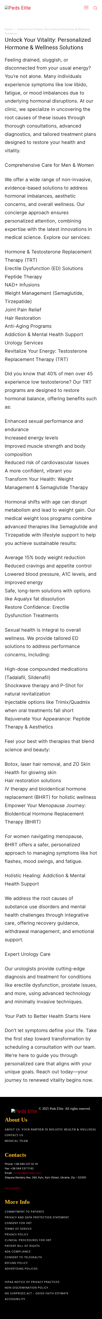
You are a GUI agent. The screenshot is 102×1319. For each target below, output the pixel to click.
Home (9, 29)
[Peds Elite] (32, 7)
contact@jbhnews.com (27, 1173)
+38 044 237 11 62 (22, 1168)
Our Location (12, 1188)
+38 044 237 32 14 (26, 1164)
